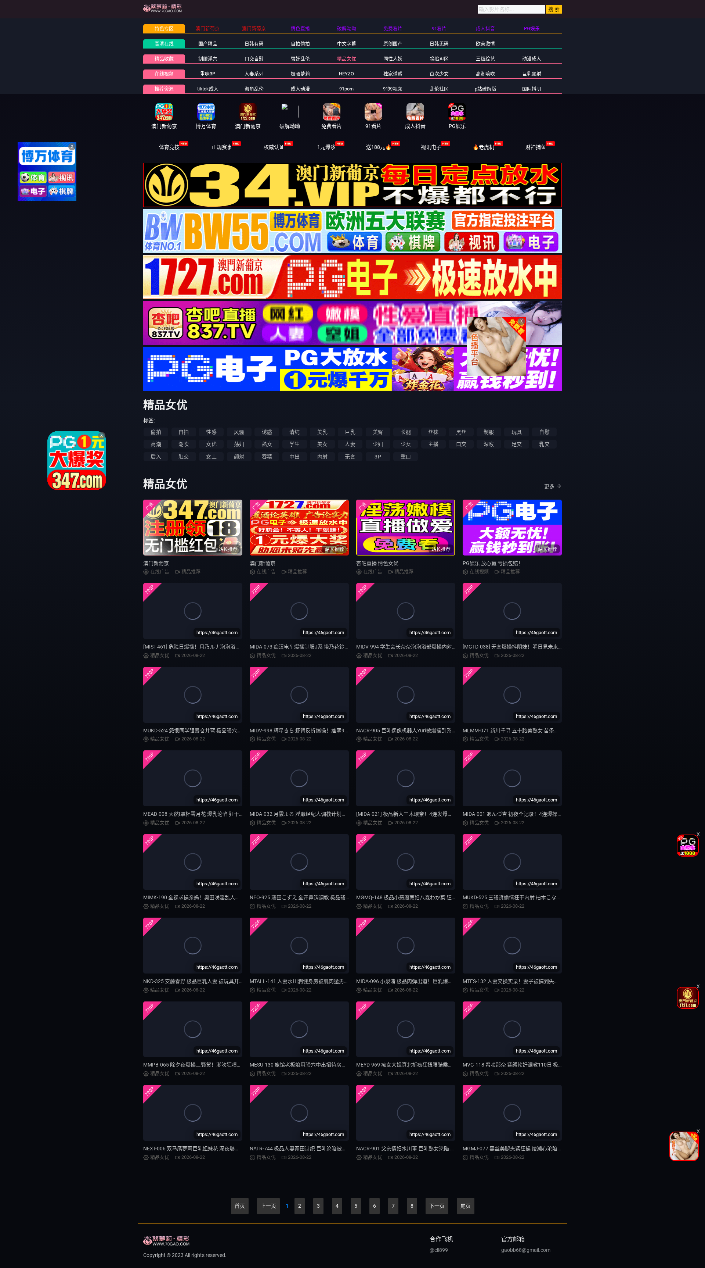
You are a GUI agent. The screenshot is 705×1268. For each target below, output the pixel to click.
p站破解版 (485, 89)
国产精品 (207, 43)
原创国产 (392, 43)
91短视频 (392, 89)
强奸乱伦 (300, 58)
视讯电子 (431, 147)
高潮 (156, 444)
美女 (322, 444)
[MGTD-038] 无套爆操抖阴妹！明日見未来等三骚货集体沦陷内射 (536, 647)
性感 (211, 432)
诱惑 (267, 432)
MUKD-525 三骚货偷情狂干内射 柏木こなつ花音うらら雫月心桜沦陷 (540, 897)
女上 (211, 457)
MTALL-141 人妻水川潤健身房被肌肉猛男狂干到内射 (310, 981)
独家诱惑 (392, 73)
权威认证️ (274, 147)
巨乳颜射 (531, 73)
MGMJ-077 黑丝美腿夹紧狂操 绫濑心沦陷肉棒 (515, 1148)
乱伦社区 (439, 89)
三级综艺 (485, 58)
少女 (406, 444)
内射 (322, 457)
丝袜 (433, 432)
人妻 (350, 444)
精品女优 (346, 58)
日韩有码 (254, 43)
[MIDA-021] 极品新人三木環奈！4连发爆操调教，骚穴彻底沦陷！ (430, 814)
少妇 (378, 444)
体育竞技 (169, 147)
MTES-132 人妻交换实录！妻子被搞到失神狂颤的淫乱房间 (529, 981)
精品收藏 (164, 58)
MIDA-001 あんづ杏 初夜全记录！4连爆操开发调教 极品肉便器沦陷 (539, 814)
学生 (294, 444)
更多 (549, 486)
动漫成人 (531, 58)
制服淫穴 (207, 58)
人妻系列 (254, 73)
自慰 (544, 432)
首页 (240, 1206)
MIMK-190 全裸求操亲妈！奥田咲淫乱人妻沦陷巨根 (202, 897)
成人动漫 (300, 89)
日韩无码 (439, 43)
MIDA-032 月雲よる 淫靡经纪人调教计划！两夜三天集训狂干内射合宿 (329, 814)
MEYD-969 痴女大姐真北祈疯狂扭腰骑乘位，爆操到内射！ (422, 1065)
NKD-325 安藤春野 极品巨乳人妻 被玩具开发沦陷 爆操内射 (209, 981)
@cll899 (439, 1250)
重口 (406, 457)
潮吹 (183, 444)
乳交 (544, 444)
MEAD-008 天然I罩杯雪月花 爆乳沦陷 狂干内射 (196, 814)
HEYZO (346, 73)
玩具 (516, 432)
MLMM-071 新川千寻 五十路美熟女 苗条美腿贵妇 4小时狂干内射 (536, 730)
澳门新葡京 (156, 563)
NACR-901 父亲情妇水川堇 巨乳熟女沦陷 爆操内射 (413, 1148)
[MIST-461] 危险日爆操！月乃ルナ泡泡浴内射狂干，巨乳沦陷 (212, 647)
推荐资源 (164, 89)
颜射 (239, 457)
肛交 (183, 457)
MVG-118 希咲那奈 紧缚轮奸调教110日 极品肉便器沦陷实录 (531, 1065)
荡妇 (239, 444)
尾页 (465, 1206)
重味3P (207, 73)
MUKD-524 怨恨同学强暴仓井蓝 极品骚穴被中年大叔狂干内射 (213, 730)
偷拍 (156, 432)
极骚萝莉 (300, 73)
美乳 (322, 432)
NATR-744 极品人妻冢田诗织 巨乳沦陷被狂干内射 (306, 1148)
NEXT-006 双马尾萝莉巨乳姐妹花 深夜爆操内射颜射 (201, 1148)
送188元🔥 (378, 147)
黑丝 (461, 432)
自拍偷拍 (300, 43)
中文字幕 (346, 43)
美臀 (378, 432)
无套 (350, 457)
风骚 (239, 432)
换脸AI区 (439, 58)
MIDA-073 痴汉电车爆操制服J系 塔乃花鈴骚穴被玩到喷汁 (315, 647)
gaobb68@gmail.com (525, 1250)
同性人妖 (392, 58)
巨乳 (350, 432)
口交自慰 (254, 58)
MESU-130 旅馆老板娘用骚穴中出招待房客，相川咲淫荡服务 (319, 1065)
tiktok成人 (207, 89)
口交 (461, 444)
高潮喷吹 (485, 73)
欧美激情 (485, 43)
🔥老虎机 (483, 147)
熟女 (267, 444)
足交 (516, 444)
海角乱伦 (254, 89)
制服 (489, 432)
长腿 (406, 432)
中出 (294, 457)
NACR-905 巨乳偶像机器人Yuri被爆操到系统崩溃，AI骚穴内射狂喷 (432, 730)
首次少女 (439, 73)
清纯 (294, 432)
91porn (346, 89)
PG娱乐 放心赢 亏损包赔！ (493, 563)
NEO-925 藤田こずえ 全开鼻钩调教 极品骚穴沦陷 (305, 897)
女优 (211, 444)
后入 (156, 457)
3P (378, 457)
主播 (433, 444)
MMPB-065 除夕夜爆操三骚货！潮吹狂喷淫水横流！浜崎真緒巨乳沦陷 (223, 1065)
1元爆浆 (326, 147)
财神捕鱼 (535, 147)
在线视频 (164, 73)
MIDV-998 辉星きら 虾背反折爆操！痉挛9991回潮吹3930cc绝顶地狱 (328, 730)
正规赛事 (222, 147)
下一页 (437, 1206)
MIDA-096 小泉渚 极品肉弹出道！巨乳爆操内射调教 (415, 981)
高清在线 (164, 43)
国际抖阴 (531, 89)
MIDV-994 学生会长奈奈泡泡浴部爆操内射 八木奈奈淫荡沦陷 (425, 647)
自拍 (183, 432)
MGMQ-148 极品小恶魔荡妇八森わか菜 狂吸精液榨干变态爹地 (427, 897)
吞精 (267, 457)
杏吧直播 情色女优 (377, 563)
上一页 (268, 1206)
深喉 (489, 444)
